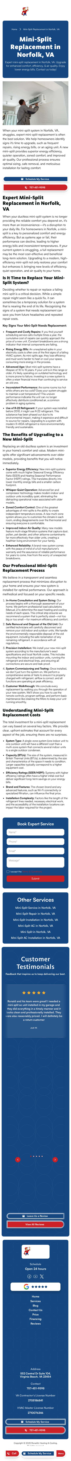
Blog (35, 1305)
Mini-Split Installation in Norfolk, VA (35, 919)
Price (35, 1314)
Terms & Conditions (32, 871)
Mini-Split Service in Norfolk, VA (35, 907)
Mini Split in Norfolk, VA (36, 932)
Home (14, 29)
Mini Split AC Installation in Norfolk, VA (35, 937)
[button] (60, 1453)
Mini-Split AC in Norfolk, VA (35, 925)
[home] (35, 12)
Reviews (36, 1323)
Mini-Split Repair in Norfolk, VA (35, 913)
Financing (35, 1319)
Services (35, 1301)
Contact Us (35, 1310)
